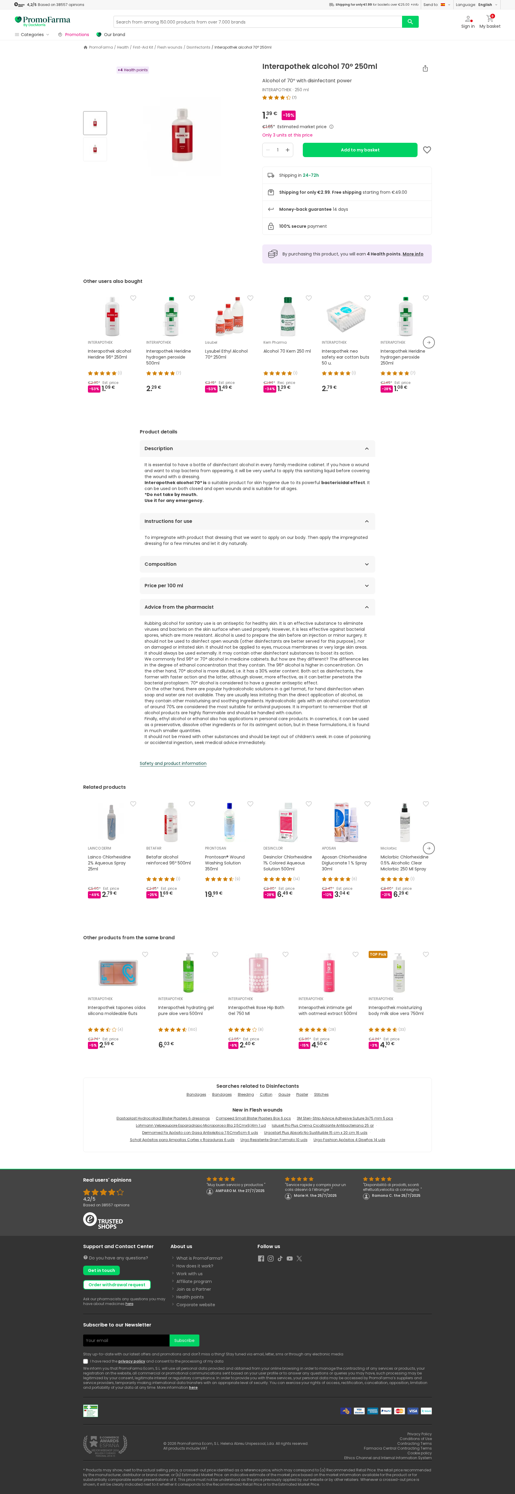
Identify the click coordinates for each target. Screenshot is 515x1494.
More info (413, 254)
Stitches (321, 1094)
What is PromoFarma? (199, 1258)
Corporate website (195, 1305)
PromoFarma (101, 47)
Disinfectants (198, 47)
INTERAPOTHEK (276, 90)
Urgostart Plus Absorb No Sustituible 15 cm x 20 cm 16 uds (315, 1132)
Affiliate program (194, 1281)
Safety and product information (173, 763)
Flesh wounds (169, 47)
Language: (474, 4)
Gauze (284, 1094)
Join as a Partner (193, 1289)
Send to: (431, 4)
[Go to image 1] (95, 123)
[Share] (425, 68)
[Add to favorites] (427, 150)
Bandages (196, 1094)
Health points (190, 1297)
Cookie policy (419, 1453)
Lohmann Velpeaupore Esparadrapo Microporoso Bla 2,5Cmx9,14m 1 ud (201, 1125)
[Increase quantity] (287, 150)
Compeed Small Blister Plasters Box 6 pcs (253, 1118)
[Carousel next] (429, 342)
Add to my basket (360, 150)
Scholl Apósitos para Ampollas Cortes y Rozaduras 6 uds (182, 1139)
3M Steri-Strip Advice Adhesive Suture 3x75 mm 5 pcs (345, 1118)
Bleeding (246, 1094)
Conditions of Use (416, 1438)
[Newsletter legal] (86, 1361)
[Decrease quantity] (268, 150)
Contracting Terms (414, 1443)
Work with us (189, 1274)
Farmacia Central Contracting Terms (398, 1448)
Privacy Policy (419, 1433)
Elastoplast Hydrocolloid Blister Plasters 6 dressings (163, 1118)
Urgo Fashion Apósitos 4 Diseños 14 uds (349, 1139)
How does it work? (194, 1266)
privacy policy (131, 1361)
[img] (182, 137)
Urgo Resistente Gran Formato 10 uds (274, 1139)
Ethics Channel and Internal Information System (388, 1457)
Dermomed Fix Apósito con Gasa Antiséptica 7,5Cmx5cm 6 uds (200, 1132)
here (129, 1303)
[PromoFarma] (42, 21)
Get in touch (101, 1270)
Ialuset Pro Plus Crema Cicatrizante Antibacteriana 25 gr (323, 1125)
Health (123, 47)
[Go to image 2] (95, 149)
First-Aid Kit (143, 47)
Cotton (266, 1094)
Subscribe (184, 1340)
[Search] (410, 22)
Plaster (302, 1094)
